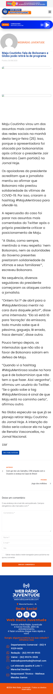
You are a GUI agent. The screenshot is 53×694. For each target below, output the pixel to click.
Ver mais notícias (10, 452)
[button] (50, 12)
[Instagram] (26, 614)
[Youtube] (33, 614)
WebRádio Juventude (31, 42)
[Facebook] (19, 614)
